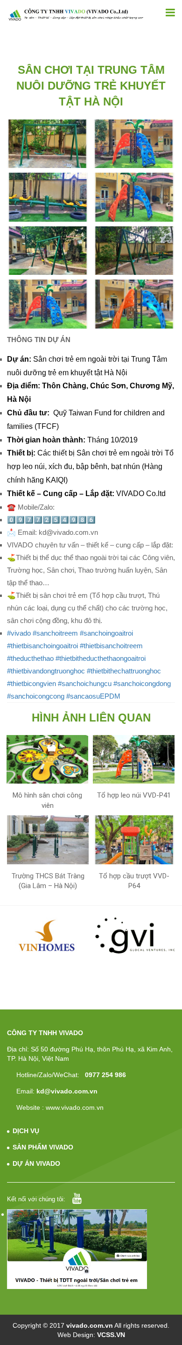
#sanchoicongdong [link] (142, 683)
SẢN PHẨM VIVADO (43, 1147)
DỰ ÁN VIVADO (36, 1163)
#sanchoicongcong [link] (35, 696)
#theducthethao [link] (30, 658)
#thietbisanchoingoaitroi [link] (42, 646)
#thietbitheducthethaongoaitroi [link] (101, 658)
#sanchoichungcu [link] (85, 683)
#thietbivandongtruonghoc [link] (46, 671)
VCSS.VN (111, 1334)
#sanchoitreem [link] (55, 633)
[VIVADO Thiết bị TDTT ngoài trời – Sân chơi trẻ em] (76, 14)
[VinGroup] (47, 935)
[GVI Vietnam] (135, 935)
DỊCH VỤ (26, 1131)
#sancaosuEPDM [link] (93, 696)
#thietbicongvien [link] (31, 683)
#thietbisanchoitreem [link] (111, 646)
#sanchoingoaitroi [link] (106, 633)
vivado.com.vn (89, 1325)
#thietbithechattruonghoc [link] (124, 671)
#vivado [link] (19, 633)
